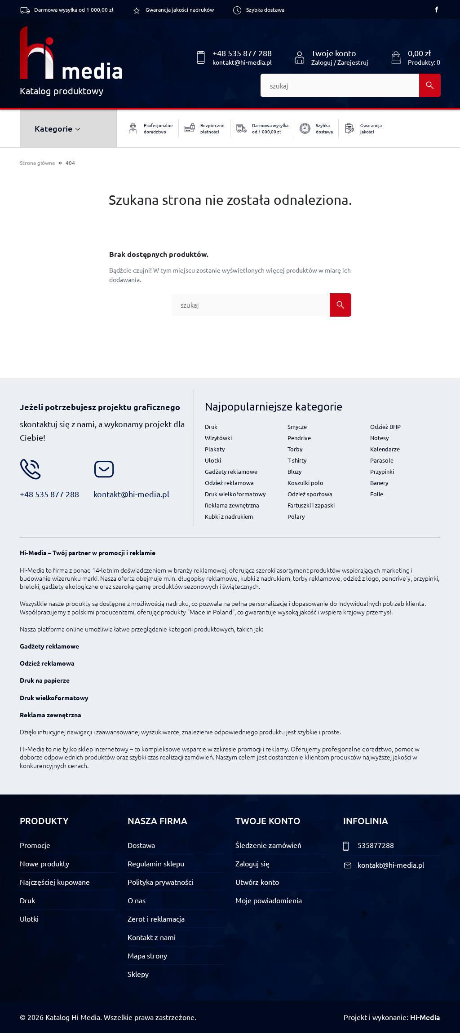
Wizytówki (218, 437)
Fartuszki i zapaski (311, 505)
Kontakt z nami (152, 936)
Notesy (379, 437)
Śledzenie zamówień (268, 844)
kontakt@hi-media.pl (242, 62)
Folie (376, 494)
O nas (137, 900)
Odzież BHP (385, 426)
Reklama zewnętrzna (232, 505)
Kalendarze (385, 449)
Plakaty (215, 449)
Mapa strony (147, 955)
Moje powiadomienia (268, 900)
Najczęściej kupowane (55, 881)
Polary (296, 516)
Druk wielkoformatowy (235, 494)
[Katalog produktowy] (71, 52)
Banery (379, 482)
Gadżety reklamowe (231, 471)
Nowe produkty (44, 863)
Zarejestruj (352, 62)
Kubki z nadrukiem (229, 516)
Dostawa (141, 844)
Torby (295, 449)
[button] (415, 57)
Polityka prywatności (160, 881)
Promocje (35, 844)
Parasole (382, 460)
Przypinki (382, 471)
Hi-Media (425, 1017)
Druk (211, 426)
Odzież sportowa (310, 494)
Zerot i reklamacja (156, 918)
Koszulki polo (305, 482)
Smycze (297, 426)
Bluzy (294, 471)
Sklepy (138, 973)
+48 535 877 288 (242, 52)
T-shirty (297, 460)
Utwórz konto (257, 881)
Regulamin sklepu (156, 863)
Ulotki (213, 460)
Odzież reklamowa (229, 482)
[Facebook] (436, 9)
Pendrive (299, 437)
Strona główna (37, 162)
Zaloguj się (252, 863)
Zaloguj (321, 62)
